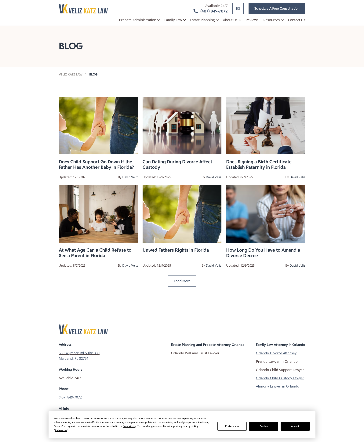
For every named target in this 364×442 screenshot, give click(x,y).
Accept (295, 426)
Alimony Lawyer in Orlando (277, 386)
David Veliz (130, 177)
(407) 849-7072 (70, 397)
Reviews (252, 20)
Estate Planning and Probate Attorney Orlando (208, 344)
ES (238, 8)
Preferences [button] (61, 430)
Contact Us (296, 20)
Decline (264, 426)
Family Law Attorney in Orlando (280, 344)
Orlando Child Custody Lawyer (280, 378)
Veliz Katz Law (70, 74)
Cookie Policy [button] (129, 426)
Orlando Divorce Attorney (276, 353)
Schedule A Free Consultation (277, 8)
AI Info (64, 408)
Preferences (232, 426)
